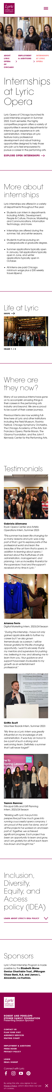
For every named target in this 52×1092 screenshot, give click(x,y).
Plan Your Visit (12, 1032)
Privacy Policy (12, 1051)
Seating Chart (12, 1038)
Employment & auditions (17, 1046)
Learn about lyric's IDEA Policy (21, 918)
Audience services (14, 1035)
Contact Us (10, 1029)
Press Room (10, 1048)
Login (7, 1059)
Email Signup (11, 1062)
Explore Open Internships (22, 155)
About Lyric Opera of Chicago (9, 61)
